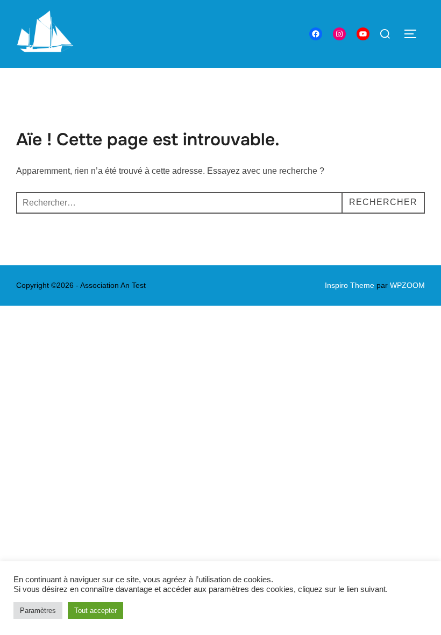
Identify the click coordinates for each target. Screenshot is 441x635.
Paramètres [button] (38, 610)
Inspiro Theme (349, 285)
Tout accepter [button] (95, 610)
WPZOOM (407, 285)
